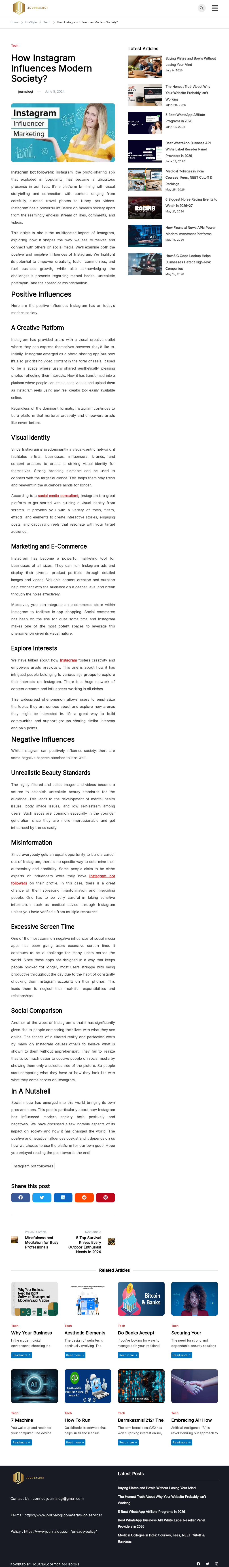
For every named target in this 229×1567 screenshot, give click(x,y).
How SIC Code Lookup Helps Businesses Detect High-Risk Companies (188, 262)
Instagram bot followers (33, 1166)
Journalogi (42, 1564)
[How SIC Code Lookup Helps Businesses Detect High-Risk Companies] (145, 264)
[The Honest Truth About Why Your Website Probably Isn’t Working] (145, 95)
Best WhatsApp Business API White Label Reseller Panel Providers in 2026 (188, 149)
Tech (14, 45)
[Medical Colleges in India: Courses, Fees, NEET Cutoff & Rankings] (145, 179)
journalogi (25, 91)
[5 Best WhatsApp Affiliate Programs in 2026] (145, 123)
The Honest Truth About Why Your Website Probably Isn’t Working (187, 92)
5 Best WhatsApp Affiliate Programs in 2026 (151, 1511)
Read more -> (21, 1355)
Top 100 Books (66, 1564)
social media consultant (58, 495)
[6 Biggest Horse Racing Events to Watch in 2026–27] (145, 208)
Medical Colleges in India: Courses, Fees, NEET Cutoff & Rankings (188, 177)
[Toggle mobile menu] (214, 8)
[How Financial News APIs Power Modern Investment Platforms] (145, 236)
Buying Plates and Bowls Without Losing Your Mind (157, 1488)
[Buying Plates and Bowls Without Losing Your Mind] (145, 67)
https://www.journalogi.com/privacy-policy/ (60, 1531)
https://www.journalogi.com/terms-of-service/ (63, 1515)
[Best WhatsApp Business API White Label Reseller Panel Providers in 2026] (145, 151)
